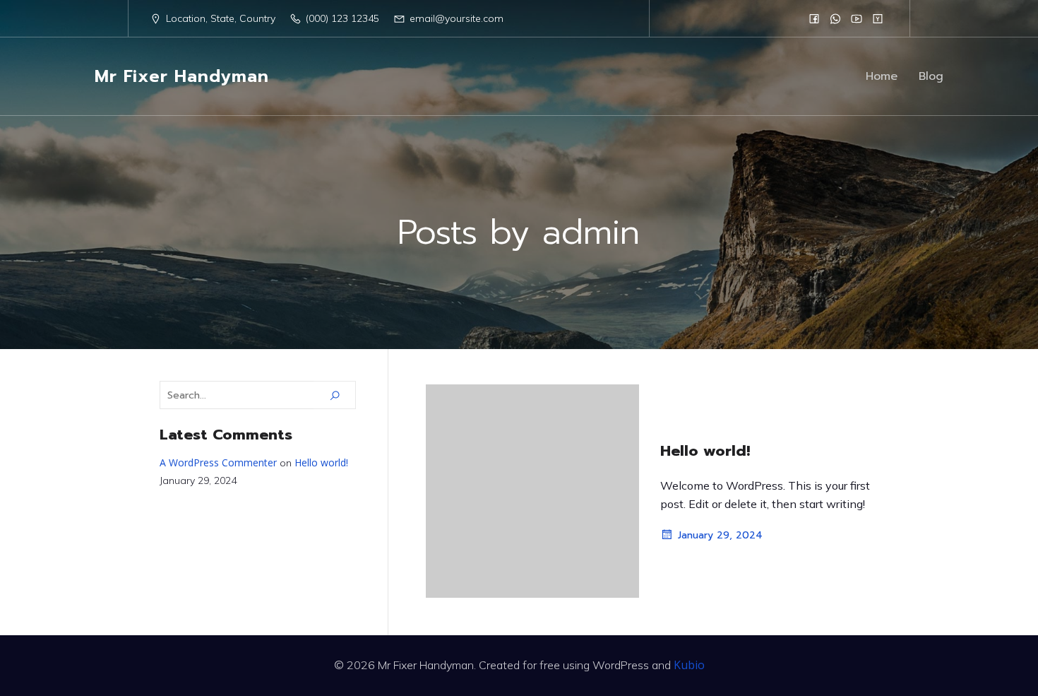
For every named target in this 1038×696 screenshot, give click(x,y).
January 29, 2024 (720, 535)
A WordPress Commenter (218, 462)
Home (881, 76)
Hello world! (321, 462)
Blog (931, 76)
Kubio (689, 665)
